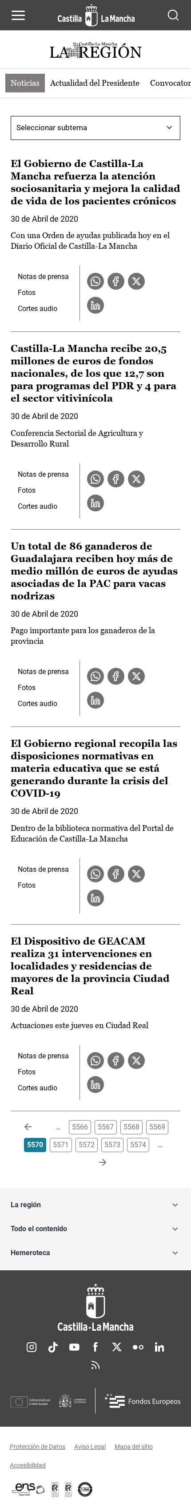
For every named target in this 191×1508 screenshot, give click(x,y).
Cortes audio (37, 308)
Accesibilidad (28, 1465)
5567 (106, 1127)
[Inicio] (95, 1307)
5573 (112, 1145)
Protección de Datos (37, 1446)
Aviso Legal (90, 1446)
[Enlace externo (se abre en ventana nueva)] (68, 1489)
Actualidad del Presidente (94, 83)
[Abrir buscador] (173, 15)
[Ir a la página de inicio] (96, 15)
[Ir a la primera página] (35, 1127)
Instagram (31, 1347)
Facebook (95, 1347)
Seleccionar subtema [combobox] (51, 127)
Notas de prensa (43, 276)
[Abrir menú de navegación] (18, 15)
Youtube (74, 1347)
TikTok (53, 1347)
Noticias (25, 83)
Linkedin (159, 1347)
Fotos (27, 292)
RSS (95, 1365)
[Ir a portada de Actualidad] (95, 51)
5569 (157, 1127)
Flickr (138, 1347)
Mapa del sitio (134, 1446)
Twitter (116, 1347)
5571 (61, 1145)
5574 (138, 1145)
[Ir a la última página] (95, 1163)
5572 (87, 1145)
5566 (80, 1127)
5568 (131, 1127)
